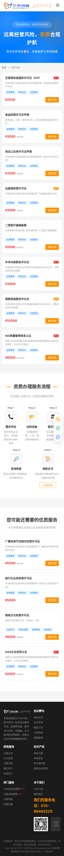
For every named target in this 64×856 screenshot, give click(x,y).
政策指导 (38, 737)
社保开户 (8, 773)
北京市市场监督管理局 (25, 841)
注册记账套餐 (13, 794)
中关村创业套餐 (14, 788)
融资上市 (38, 727)
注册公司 (8, 753)
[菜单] (57, 5)
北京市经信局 (29, 844)
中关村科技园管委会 (47, 841)
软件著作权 (39, 763)
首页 (4, 67)
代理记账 (8, 763)
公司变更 (8, 758)
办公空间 (38, 722)
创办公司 (38, 717)
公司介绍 (38, 788)
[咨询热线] (58, 419)
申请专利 (38, 758)
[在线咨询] (58, 437)
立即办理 (47, 485)
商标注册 (38, 753)
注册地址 (8, 799)
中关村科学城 (44, 844)
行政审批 (38, 732)
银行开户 (8, 768)
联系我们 (38, 794)
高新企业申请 (41, 768)
